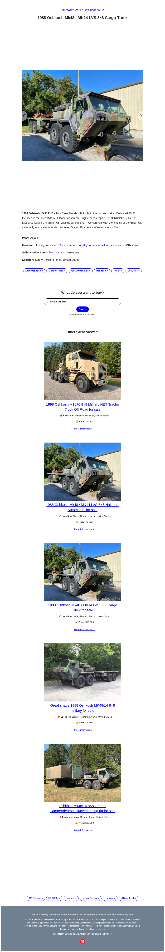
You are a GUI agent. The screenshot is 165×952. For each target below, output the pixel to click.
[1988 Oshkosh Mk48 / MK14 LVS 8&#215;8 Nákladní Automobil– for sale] (82, 499)
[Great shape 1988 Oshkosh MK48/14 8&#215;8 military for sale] (82, 700)
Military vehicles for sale (82, 10)
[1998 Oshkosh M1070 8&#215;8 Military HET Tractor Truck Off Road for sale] (82, 399)
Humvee (109, 898)
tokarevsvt (55, 252)
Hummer (70, 898)
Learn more (100, 929)
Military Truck (56, 270)
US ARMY (133, 270)
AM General (35, 898)
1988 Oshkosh (33, 270)
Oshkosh (101, 270)
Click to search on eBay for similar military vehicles (90, 245)
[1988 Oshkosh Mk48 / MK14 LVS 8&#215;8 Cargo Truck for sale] (82, 600)
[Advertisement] (82, 45)
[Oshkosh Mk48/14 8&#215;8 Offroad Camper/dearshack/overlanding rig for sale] (82, 801)
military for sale (89, 898)
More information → (84, 428)
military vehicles (80, 270)
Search (82, 309)
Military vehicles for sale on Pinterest (96, 934)
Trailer (116, 270)
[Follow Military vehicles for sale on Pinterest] (82, 943)
